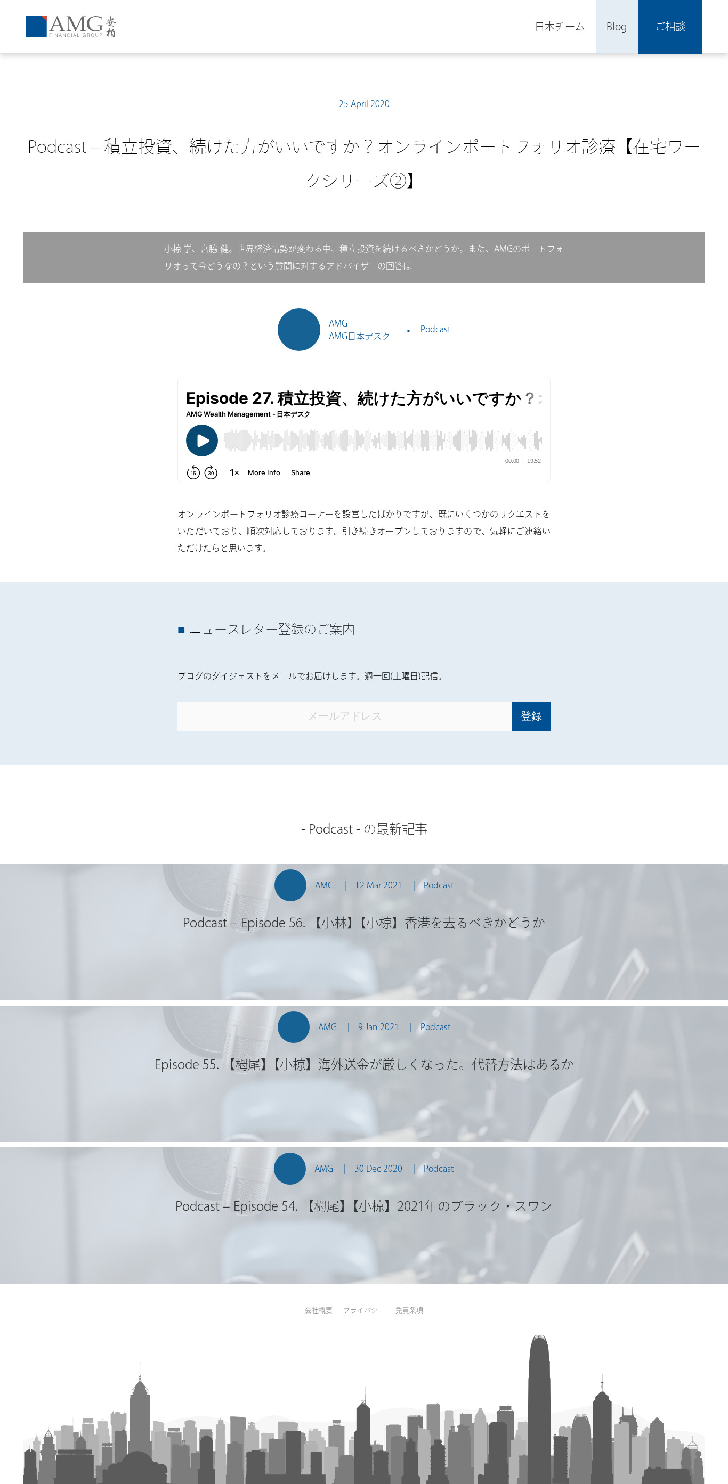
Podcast (435, 329)
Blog (616, 26)
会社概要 (319, 1310)
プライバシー (364, 1310)
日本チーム (560, 26)
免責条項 (409, 1310)
